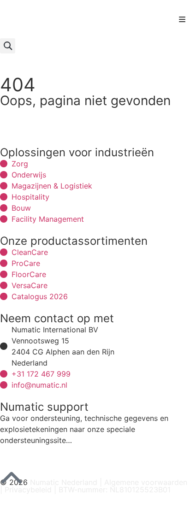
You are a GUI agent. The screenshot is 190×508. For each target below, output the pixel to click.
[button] (182, 19)
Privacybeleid (28, 489)
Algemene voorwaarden (145, 482)
